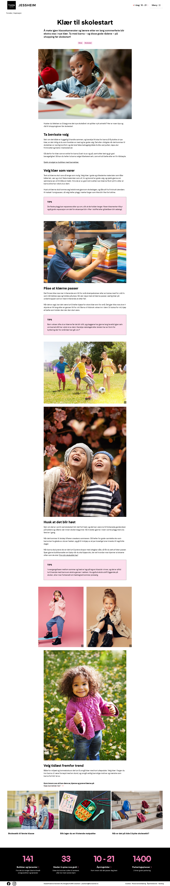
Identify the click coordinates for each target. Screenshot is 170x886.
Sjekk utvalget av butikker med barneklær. (61, 162)
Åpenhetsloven (152, 883)
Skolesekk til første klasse (21, 833)
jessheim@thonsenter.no (89, 883)
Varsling (161, 883)
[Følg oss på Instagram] (14, 883)
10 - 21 (141, 5)
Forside (9, 13)
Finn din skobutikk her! (68, 555)
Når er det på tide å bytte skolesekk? (130, 833)
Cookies (128, 883)
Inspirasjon (17, 13)
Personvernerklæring (139, 883)
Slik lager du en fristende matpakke (78, 833)
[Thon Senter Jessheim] (21, 5)
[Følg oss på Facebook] (8, 883)
